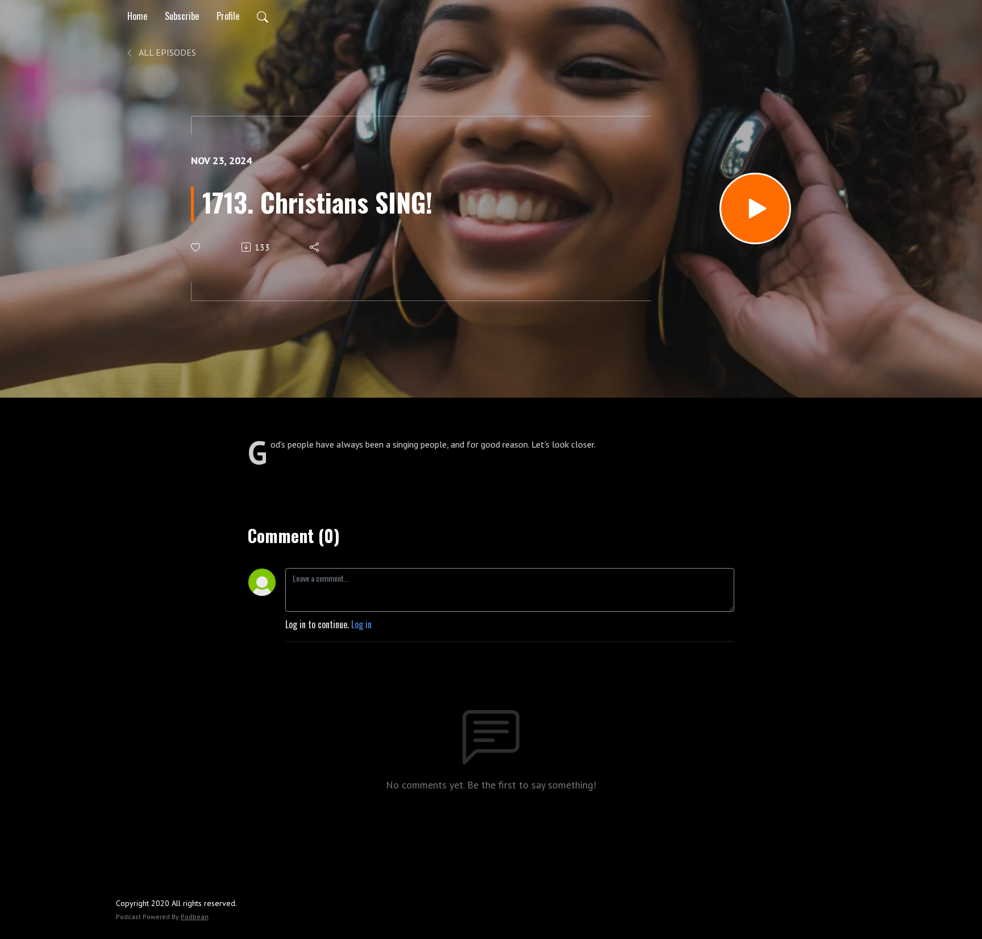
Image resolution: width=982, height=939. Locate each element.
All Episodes (166, 52)
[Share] (315, 247)
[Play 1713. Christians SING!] (755, 208)
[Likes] (196, 247)
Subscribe (182, 16)
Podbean (195, 916)
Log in (361, 624)
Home (137, 16)
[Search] (262, 16)
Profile (228, 16)
